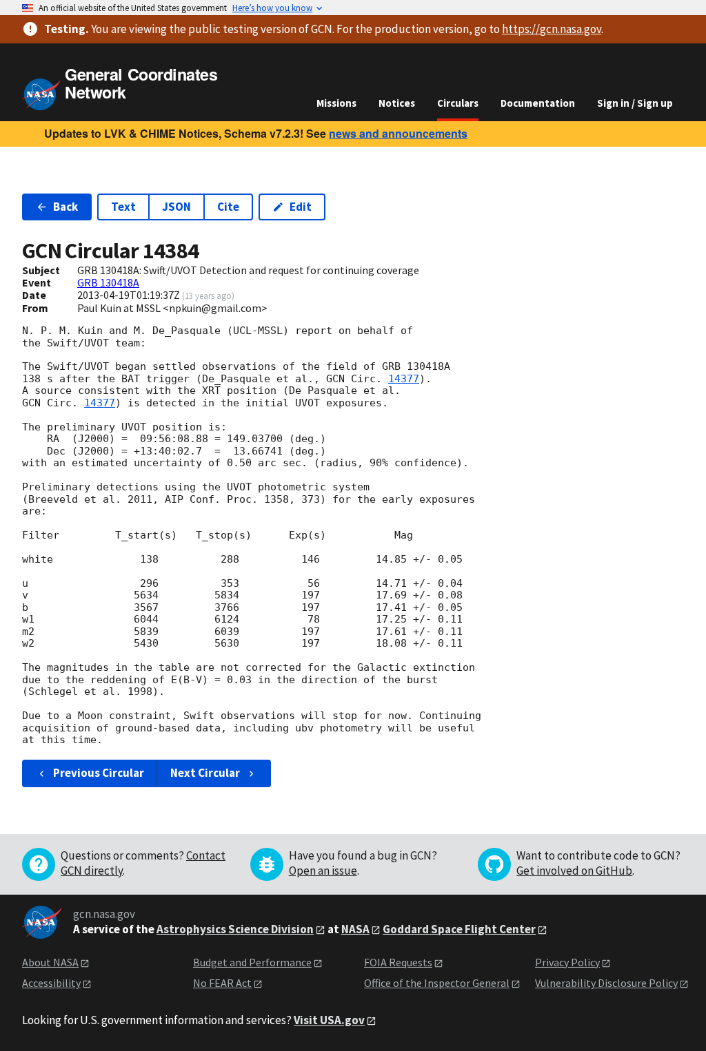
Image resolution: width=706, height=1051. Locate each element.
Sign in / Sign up (635, 103)
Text (123, 206)
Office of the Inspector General (437, 983)
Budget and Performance (252, 962)
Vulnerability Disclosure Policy (606, 983)
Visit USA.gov (329, 1020)
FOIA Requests (398, 962)
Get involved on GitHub (574, 870)
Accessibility (51, 983)
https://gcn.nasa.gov (551, 29)
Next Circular (205, 772)
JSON (176, 206)
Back (65, 206)
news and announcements (398, 133)
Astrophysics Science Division (235, 929)
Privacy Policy (567, 962)
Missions (336, 103)
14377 (403, 379)
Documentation (538, 103)
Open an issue (323, 870)
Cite (228, 206)
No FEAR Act (222, 983)
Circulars (457, 103)
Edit (301, 206)
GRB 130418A (108, 282)
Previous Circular (98, 772)
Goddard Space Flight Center (459, 929)
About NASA (50, 962)
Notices (397, 103)
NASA (355, 929)
